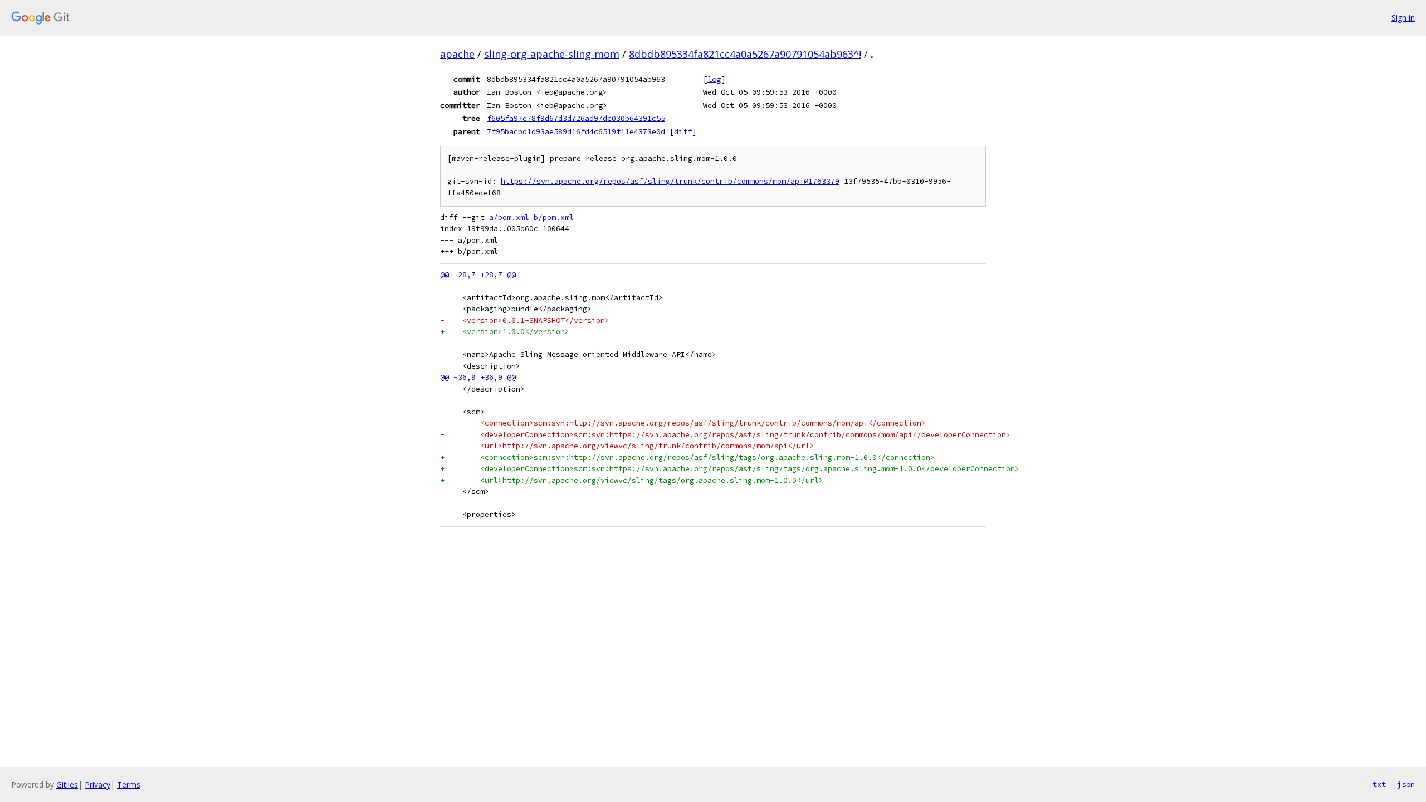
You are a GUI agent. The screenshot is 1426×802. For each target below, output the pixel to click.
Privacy (97, 784)
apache (457, 54)
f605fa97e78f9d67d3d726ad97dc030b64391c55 (576, 118)
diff (683, 131)
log (714, 79)
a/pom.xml (509, 217)
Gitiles (67, 784)
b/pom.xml (554, 217)
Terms (128, 784)
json (1406, 784)
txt (1379, 784)
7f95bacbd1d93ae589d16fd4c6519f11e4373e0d (576, 131)
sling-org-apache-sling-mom (551, 54)
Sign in (1403, 17)
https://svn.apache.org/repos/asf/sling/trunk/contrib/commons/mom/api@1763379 (670, 181)
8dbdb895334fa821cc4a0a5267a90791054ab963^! (745, 54)
